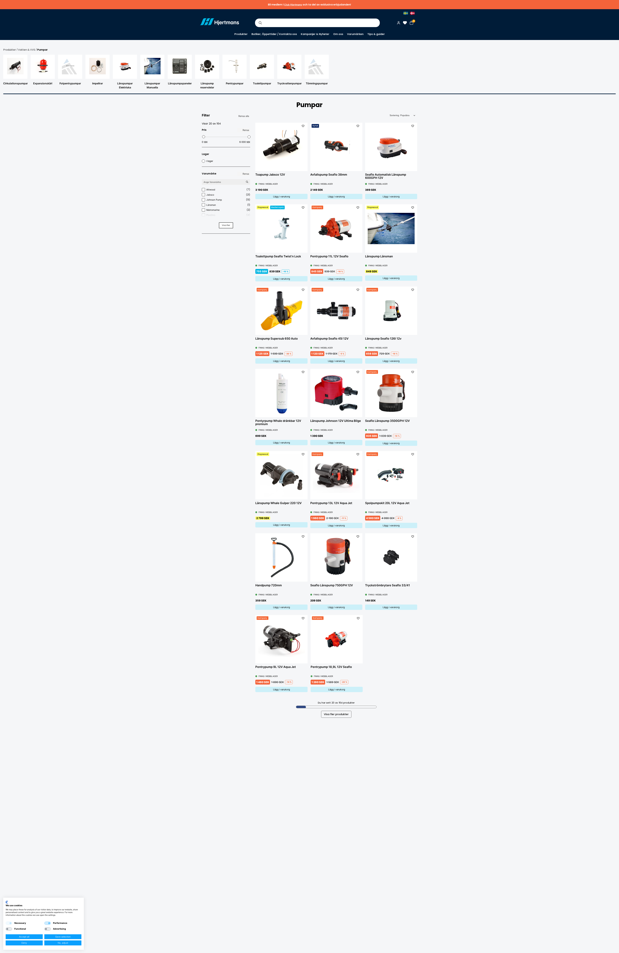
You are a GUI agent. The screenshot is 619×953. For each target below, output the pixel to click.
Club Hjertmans (293, 4)
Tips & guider (376, 34)
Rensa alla (243, 116)
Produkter (241, 34)
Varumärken (355, 34)
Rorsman (228, 220)
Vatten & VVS (26, 50)
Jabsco (228, 194)
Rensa (246, 130)
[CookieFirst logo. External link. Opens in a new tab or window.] (7, 902)
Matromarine (228, 209)
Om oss (338, 34)
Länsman (228, 204)
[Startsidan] (219, 23)
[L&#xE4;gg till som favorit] (303, 126)
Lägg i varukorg (281, 196)
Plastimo (228, 215)
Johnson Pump (228, 199)
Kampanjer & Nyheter (315, 34)
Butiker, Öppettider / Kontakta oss (274, 34)
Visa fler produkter (336, 714)
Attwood (228, 189)
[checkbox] (9, 923)
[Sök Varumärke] (247, 182)
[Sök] (260, 23)
